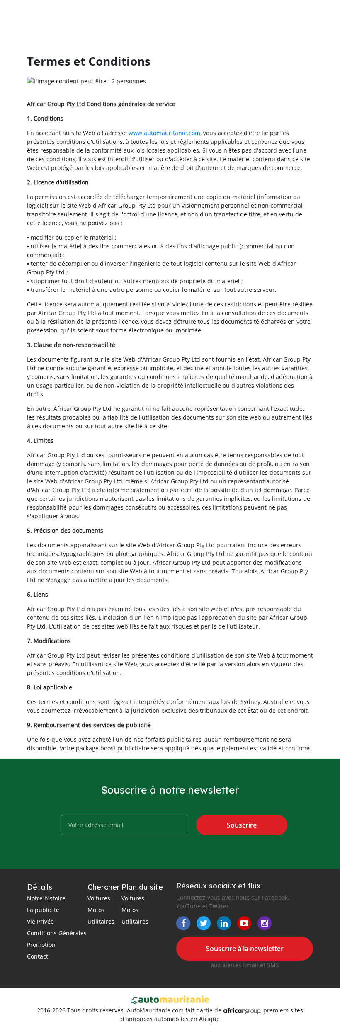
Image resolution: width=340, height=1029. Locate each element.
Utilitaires (100, 921)
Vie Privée (40, 921)
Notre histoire (46, 898)
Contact (37, 956)
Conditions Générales (57, 933)
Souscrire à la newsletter (245, 948)
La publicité (43, 910)
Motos (95, 910)
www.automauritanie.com (164, 133)
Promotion (41, 945)
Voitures (98, 898)
